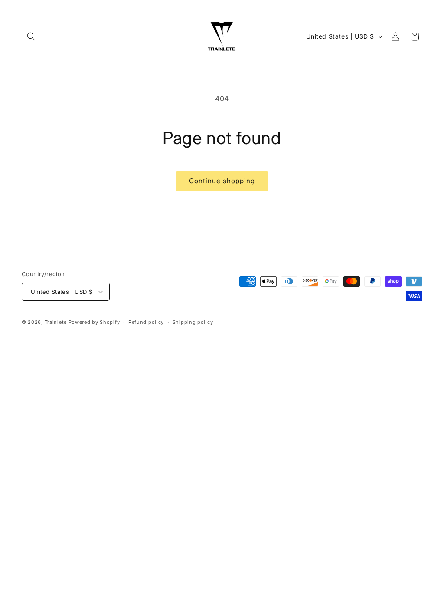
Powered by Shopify (94, 322)
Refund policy (146, 322)
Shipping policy (193, 322)
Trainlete (56, 322)
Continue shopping (222, 181)
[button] (31, 36)
